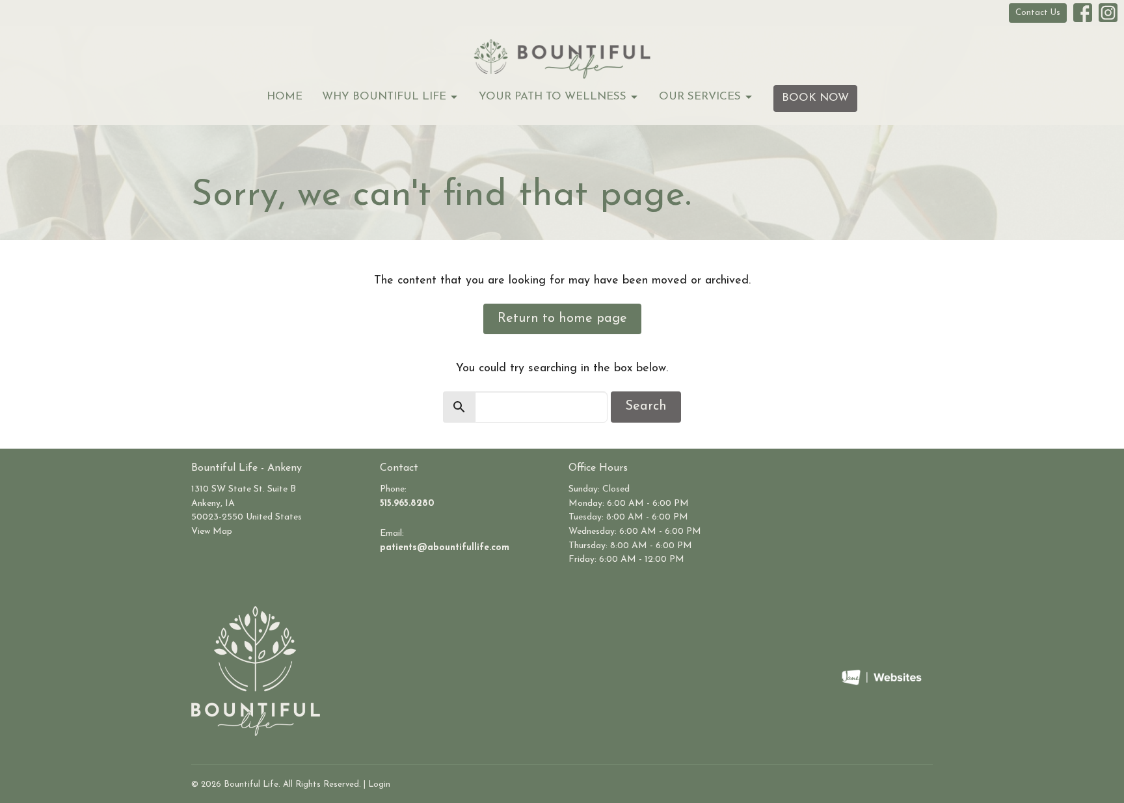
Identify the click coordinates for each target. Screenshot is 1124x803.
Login (379, 784)
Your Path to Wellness (552, 96)
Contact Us (1037, 12)
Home (284, 96)
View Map (211, 531)
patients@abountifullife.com (444, 548)
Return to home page (562, 318)
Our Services (700, 96)
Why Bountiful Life (384, 96)
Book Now (815, 97)
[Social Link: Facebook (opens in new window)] (1082, 12)
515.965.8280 (407, 503)
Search (646, 406)
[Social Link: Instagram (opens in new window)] (1108, 12)
